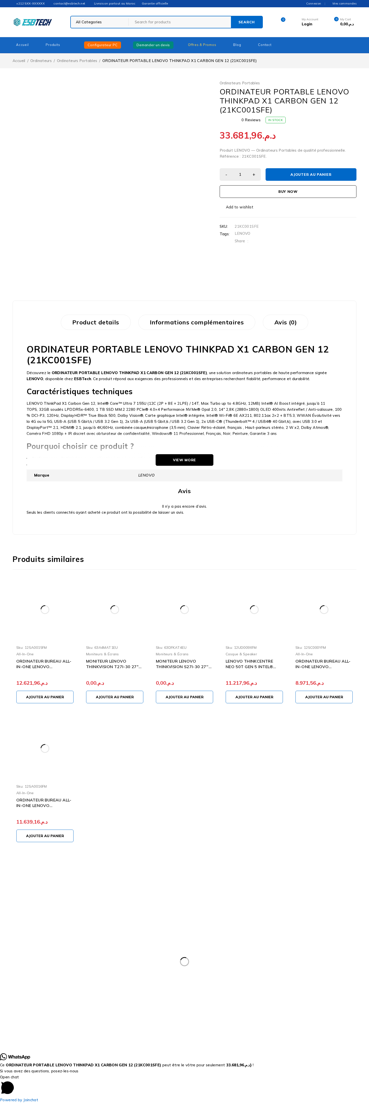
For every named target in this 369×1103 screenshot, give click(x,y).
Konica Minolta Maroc (190, 995)
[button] (45, 697)
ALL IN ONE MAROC (56, 974)
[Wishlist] (237, 207)
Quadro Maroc (155, 1005)
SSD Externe (310, 1005)
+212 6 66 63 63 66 (294, 917)
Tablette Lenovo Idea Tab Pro (121, 1015)
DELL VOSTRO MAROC (36, 984)
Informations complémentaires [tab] (197, 322)
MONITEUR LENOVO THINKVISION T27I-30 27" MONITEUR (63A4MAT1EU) (113, 667)
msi (50, 1005)
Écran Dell (261, 1015)
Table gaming (72, 1015)
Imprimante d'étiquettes (248, 984)
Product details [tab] (95, 322)
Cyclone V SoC (236, 974)
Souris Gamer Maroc (269, 1005)
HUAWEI (207, 984)
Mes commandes (344, 3)
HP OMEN (180, 984)
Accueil (19, 60)
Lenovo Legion (260, 995)
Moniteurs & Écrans (102, 654)
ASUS (124, 974)
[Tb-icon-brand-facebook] (279, 941)
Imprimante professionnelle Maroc (310, 984)
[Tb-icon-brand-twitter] (290, 941)
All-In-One (25, 654)
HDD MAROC (104, 984)
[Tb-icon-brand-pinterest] (313, 941)
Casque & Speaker (241, 654)
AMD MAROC (96, 974)
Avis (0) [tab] (285, 322)
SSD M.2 (340, 1005)
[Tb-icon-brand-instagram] (302, 941)
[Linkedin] (325, 941)
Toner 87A (197, 1015)
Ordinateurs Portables (77, 60)
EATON (75, 984)
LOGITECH (26, 1005)
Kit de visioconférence (141, 995)
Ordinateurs (41, 60)
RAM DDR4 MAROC (194, 1005)
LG (322, 995)
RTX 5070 (231, 1005)
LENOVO (243, 233)
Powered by (19, 1099)
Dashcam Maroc (274, 974)
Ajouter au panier (310, 174)
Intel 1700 (25, 995)
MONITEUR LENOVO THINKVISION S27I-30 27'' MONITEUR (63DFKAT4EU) (182, 667)
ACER (22, 974)
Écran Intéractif (295, 1015)
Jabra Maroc (100, 995)
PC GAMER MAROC (114, 1005)
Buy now (288, 191)
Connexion (313, 3)
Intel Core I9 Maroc (62, 995)
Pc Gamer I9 (75, 1005)
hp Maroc (152, 984)
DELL (304, 974)
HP (129, 984)
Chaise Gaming (199, 974)
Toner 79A (167, 1015)
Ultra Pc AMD (229, 1015)
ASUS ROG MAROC (157, 974)
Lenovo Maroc (296, 995)
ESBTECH (26, 1041)
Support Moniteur (32, 1015)
